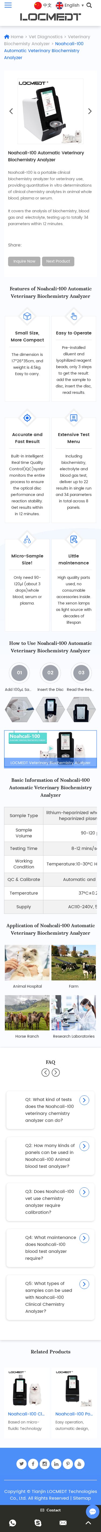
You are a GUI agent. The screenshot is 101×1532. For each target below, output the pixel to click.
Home (17, 36)
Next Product (58, 261)
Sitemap (82, 1498)
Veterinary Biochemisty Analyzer (47, 40)
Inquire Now (24, 261)
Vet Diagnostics (45, 36)
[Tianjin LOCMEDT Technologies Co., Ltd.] (50, 17)
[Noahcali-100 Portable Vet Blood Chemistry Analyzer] (74, 1388)
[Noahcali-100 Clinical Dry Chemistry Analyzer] (27, 1388)
